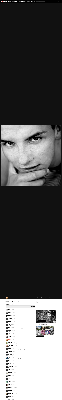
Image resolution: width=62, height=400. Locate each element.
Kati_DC (9, 396)
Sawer (9, 333)
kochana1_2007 (10, 393)
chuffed (9, 348)
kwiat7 (9, 309)
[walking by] (47, 332)
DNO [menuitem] (20, 1)
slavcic (9, 297)
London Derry (10, 318)
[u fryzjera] (52, 328)
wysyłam (33, 306)
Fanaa (9, 357)
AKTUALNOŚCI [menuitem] (23, 1)
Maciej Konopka (10, 345)
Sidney (9, 369)
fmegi (9, 378)
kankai (9, 327)
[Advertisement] (31, 9)
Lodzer (9, 324)
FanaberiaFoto (10, 366)
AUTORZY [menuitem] (28, 1)
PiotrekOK (10, 351)
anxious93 (10, 315)
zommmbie (10, 372)
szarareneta (10, 342)
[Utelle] (38, 328)
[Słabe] (46, 298)
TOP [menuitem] (18, 1)
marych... (9, 321)
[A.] (38, 332)
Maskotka (9, 336)
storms (9, 375)
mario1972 (10, 390)
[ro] (43, 328)
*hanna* (9, 381)
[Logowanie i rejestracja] (60, 1)
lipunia (9, 360)
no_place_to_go (10, 387)
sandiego (9, 330)
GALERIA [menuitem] (9, 1)
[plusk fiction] (52, 332)
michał (9, 363)
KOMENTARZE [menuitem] (33, 1)
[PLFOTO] (3, 1)
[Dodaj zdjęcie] (58, 1)
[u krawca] (47, 328)
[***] (43, 332)
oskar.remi (10, 312)
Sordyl (9, 384)
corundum (10, 354)
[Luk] (7, 298)
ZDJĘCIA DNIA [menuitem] (14, 1)
